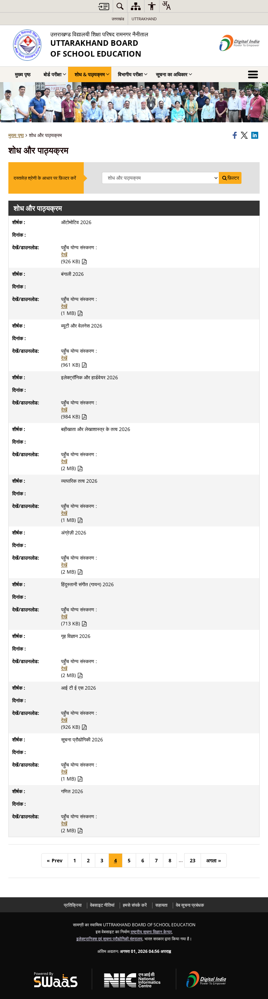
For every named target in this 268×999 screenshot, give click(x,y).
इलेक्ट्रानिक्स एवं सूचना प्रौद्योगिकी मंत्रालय (109, 938)
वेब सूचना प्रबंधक (190, 905)
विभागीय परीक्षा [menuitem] (130, 74)
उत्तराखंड (118, 18)
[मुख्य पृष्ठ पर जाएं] (104, 6)
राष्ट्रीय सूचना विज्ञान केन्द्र (151, 931)
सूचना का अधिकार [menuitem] (171, 74)
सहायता (161, 905)
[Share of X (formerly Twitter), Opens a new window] (245, 135)
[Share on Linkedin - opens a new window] (255, 135)
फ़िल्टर (233, 178)
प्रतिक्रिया (73, 905)
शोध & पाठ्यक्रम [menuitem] (90, 74)
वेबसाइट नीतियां (102, 905)
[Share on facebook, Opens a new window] (235, 135)
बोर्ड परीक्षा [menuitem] (52, 74)
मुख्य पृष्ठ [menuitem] (22, 74)
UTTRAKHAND (144, 18)
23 (192, 860)
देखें (64, 254)
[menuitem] (120, 6)
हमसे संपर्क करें (135, 905)
